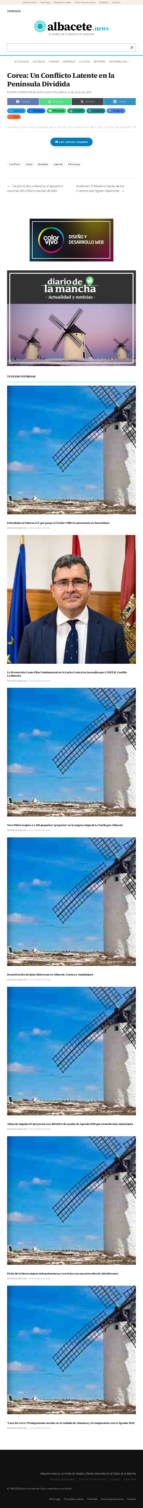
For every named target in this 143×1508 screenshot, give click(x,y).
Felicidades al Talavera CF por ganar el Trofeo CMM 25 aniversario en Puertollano (58, 523)
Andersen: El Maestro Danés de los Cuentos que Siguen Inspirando (100, 188)
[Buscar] (132, 47)
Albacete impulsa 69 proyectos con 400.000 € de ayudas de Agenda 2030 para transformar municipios (70, 1124)
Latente (58, 164)
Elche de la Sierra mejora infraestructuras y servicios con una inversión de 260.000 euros (62, 1273)
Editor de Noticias (35, 92)
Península (74, 164)
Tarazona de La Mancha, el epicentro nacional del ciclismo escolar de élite (35, 188)
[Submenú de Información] (128, 61)
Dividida (43, 164)
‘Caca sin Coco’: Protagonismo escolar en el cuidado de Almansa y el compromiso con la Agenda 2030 (70, 1423)
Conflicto (14, 164)
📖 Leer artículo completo (71, 142)
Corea (29, 164)
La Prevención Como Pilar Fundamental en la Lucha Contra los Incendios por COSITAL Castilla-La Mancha (67, 674)
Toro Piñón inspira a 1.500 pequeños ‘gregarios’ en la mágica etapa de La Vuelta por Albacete (65, 825)
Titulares (58, 92)
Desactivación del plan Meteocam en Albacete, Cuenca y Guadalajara (50, 974)
